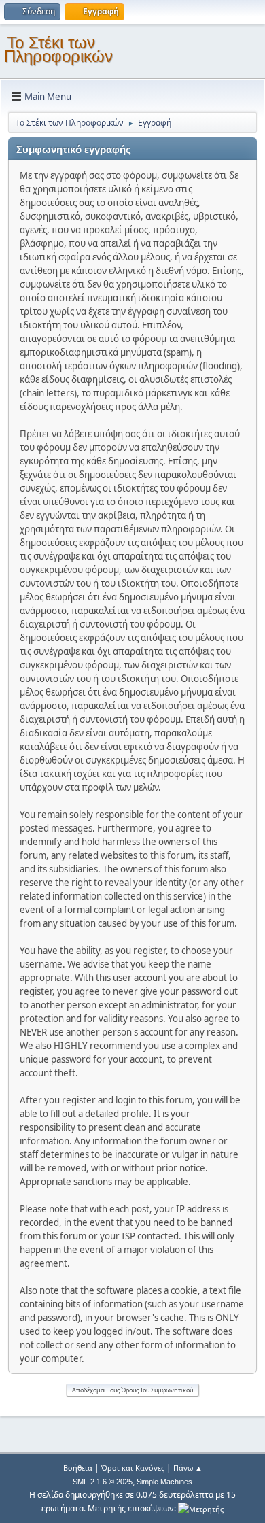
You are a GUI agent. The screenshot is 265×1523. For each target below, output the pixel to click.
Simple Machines (164, 1481)
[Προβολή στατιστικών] (201, 1508)
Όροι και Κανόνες (132, 1467)
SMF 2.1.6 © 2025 (102, 1481)
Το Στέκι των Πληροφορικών (58, 49)
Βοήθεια (77, 1467)
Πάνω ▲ (187, 1467)
